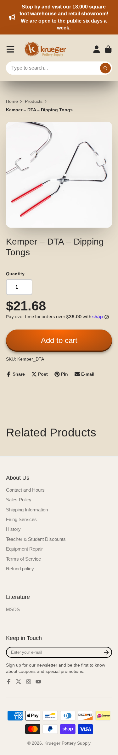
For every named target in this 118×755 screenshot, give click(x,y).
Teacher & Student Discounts (36, 539)
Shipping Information (27, 509)
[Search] (105, 68)
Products (33, 101)
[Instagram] (28, 681)
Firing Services (21, 519)
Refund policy (20, 568)
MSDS (13, 609)
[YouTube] (38, 681)
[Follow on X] (18, 681)
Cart (108, 49)
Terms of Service (23, 559)
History (13, 529)
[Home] (47, 49)
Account (96, 49)
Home (12, 101)
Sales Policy (18, 499)
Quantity (15, 273)
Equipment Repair (24, 549)
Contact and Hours (25, 490)
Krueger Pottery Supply (67, 743)
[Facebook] (9, 681)
